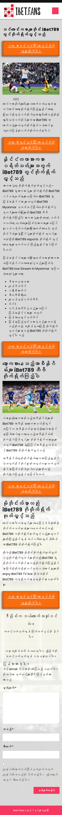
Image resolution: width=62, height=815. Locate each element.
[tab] (55, 10)
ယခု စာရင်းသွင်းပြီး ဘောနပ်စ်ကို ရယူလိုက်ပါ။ (31, 48)
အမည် (8, 729)
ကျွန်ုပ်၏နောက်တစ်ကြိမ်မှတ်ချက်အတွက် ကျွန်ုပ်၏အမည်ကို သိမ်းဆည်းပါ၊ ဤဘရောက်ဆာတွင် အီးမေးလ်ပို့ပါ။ (30, 774)
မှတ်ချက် (9, 688)
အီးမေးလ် (8, 746)
